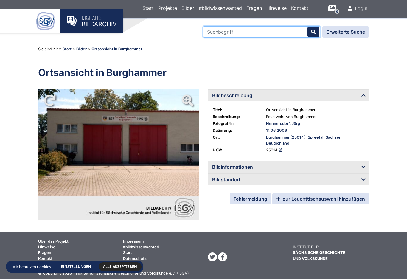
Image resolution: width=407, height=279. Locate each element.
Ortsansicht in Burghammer (116, 49)
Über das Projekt (53, 241)
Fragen (254, 8)
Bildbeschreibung (232, 95)
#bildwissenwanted (220, 8)
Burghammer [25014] (285, 137)
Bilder (187, 8)
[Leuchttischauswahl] (334, 8)
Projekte (167, 8)
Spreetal (315, 137)
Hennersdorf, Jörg (283, 123)
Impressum (133, 241)
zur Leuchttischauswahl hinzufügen (323, 199)
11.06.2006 (276, 130)
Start (148, 8)
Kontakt (299, 8)
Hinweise (276, 8)
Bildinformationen (232, 167)
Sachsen (333, 137)
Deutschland (277, 143)
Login (360, 8)
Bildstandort (226, 179)
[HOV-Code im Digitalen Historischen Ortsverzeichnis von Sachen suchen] (280, 150)
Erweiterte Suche (345, 32)
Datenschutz (135, 258)
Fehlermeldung (250, 199)
